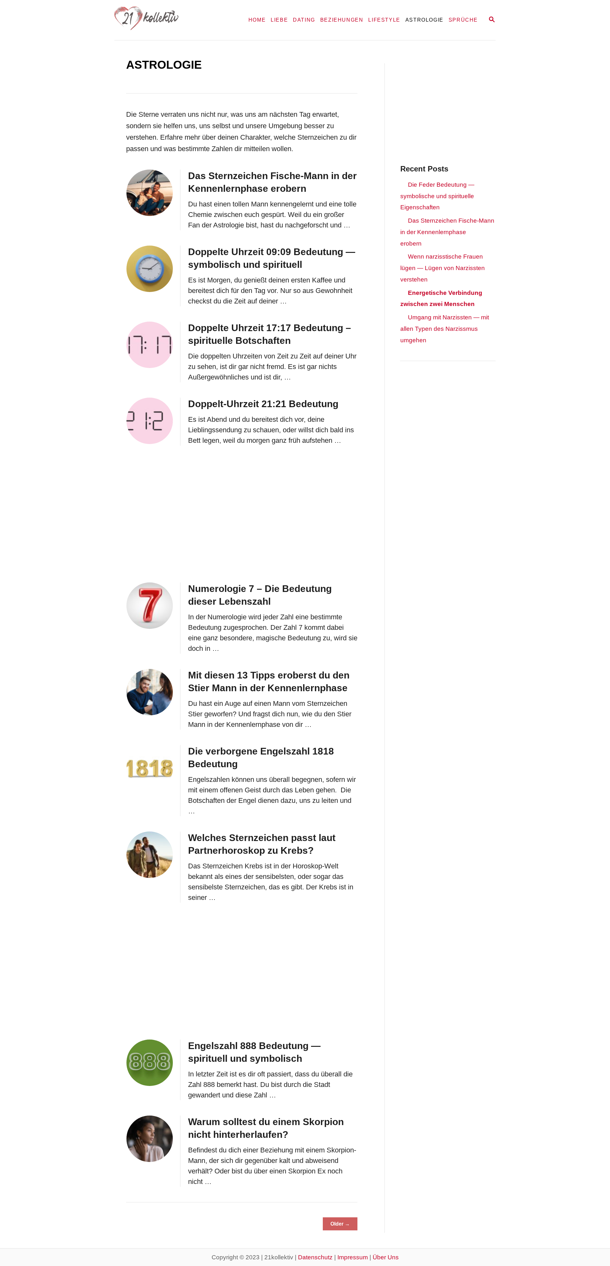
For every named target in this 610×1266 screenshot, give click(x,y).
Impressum (352, 1257)
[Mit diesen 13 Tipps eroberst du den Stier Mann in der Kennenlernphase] (149, 692)
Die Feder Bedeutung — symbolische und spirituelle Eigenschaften (437, 196)
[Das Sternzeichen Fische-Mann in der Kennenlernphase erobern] (149, 193)
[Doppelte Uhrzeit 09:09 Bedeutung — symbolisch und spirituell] (149, 269)
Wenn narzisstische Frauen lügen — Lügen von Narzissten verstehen (442, 268)
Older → (340, 1224)
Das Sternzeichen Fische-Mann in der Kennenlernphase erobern (447, 232)
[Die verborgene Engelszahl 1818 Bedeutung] (149, 768)
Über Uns (386, 1257)
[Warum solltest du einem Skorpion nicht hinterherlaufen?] (149, 1139)
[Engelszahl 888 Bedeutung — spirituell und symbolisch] (149, 1063)
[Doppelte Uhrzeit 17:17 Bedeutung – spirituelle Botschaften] (149, 345)
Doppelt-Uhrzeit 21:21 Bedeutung (263, 404)
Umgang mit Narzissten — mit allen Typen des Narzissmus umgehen (444, 329)
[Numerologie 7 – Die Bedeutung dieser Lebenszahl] (149, 605)
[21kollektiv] (171, 20)
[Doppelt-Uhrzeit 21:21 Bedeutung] (149, 421)
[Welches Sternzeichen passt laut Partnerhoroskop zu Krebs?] (149, 854)
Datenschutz (315, 1257)
